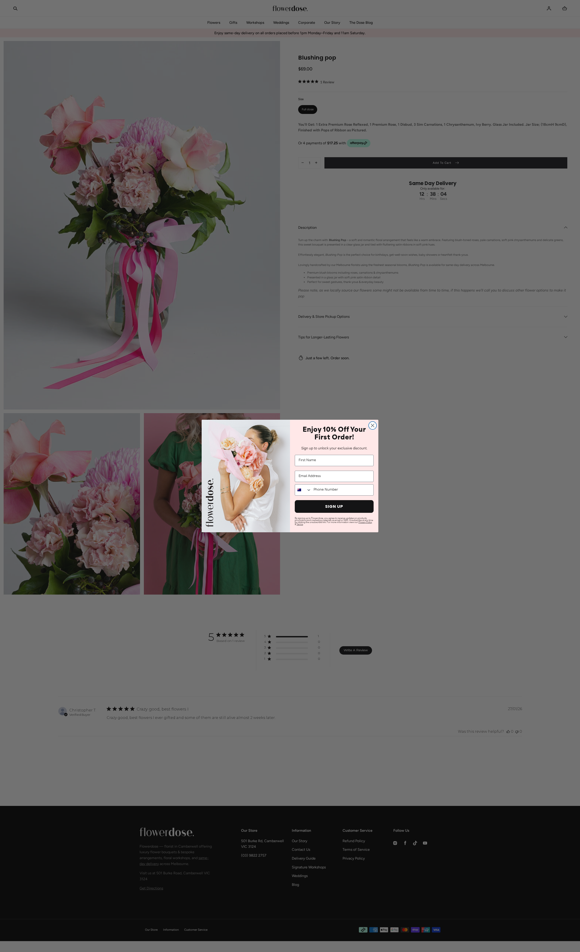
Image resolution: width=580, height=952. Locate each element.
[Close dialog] (373, 425)
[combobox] (303, 489)
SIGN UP (334, 506)
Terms (300, 524)
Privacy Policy (365, 522)
